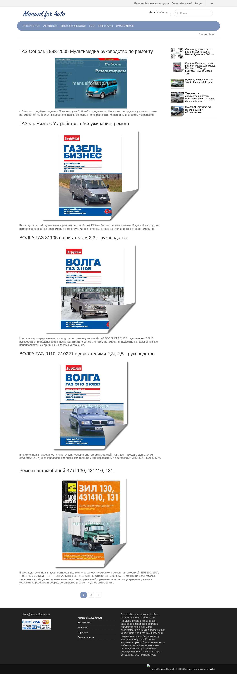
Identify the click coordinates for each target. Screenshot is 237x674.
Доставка (82, 627)
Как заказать (84, 622)
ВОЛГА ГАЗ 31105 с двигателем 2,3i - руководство (73, 237)
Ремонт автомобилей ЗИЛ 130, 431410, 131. (66, 470)
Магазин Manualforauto (90, 617)
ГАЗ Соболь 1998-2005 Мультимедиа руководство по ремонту (86, 51)
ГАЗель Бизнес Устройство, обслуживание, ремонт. (74, 123)
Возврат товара (86, 637)
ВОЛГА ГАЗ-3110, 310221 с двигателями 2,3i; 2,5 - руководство (87, 353)
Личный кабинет (158, 12)
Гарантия (83, 632)
